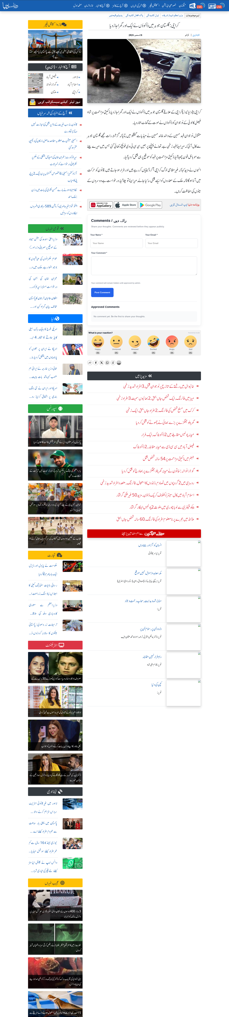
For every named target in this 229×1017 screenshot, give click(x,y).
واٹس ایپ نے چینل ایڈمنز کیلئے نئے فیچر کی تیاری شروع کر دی (43, 871)
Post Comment (102, 292)
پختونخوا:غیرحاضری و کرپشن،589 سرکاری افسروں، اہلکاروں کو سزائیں (53, 209)
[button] (32, 45)
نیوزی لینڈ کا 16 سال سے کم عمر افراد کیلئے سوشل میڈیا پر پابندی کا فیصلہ (43, 851)
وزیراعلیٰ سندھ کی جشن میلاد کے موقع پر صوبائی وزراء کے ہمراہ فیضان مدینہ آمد (43, 247)
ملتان (53, 92)
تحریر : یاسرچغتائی (155, 553)
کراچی (75, 92)
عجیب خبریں (52, 883)
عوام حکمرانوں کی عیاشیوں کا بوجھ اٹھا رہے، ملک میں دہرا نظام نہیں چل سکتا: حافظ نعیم (43, 267)
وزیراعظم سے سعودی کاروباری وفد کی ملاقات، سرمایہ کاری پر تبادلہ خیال (43, 613)
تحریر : (159, 609)
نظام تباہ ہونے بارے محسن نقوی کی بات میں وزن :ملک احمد (54, 193)
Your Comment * (99, 253)
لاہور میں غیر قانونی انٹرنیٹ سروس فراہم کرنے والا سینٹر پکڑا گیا (43, 811)
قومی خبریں (52, 228)
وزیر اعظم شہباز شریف (172, 15)
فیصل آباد (51, 77)
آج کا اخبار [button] (100, 6)
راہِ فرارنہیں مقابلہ (152, 657)
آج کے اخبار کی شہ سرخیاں (52, 113)
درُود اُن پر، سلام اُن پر (151, 629)
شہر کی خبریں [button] (136, 6)
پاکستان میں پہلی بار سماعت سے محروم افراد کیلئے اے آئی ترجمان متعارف (43, 831)
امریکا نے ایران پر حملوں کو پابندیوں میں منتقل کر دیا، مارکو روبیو (43, 357)
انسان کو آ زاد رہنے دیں (150, 545)
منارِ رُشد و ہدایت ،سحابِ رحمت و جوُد (143, 601)
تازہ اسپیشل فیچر (53, 24)
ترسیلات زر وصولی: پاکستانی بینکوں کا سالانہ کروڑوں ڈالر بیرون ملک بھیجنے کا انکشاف (43, 633)
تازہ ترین (88, 5)
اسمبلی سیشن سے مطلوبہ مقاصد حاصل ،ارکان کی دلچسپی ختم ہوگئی (53, 144)
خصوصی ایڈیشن (169, 5)
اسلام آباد (72, 84)
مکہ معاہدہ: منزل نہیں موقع (148, 573)
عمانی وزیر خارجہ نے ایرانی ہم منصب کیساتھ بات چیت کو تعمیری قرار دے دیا (43, 377)
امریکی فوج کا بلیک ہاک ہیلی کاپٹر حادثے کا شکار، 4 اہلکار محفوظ (43, 337)
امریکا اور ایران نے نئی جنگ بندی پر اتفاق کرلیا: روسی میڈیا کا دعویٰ (43, 396)
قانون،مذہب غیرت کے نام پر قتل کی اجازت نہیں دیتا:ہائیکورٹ (54, 127)
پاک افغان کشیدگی (134, 15)
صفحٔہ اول (78, 5)
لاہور (75, 77)
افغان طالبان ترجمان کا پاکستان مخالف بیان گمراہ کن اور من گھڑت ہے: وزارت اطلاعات (43, 306)
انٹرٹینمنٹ (51, 645)
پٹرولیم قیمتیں (115, 15)
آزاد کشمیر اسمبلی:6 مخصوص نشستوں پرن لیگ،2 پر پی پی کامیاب (53, 177)
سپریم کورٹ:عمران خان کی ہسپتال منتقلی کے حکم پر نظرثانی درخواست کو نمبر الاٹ (54, 160)
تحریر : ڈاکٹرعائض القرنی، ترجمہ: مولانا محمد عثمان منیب (141, 637)
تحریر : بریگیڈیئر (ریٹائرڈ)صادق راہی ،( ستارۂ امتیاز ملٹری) (139, 581)
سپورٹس (52, 408)
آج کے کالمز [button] (118, 6)
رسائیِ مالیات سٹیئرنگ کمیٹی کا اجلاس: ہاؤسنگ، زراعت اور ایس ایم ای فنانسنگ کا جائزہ (43, 593)
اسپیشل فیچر (154, 5)
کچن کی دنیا (157, 685)
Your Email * (151, 235)
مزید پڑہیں (141, 376)
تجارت (51, 555)
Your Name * (96, 235)
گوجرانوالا (51, 84)
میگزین (182, 5)
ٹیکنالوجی (52, 791)
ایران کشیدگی (152, 15)
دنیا (53, 318)
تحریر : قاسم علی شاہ (154, 664)
